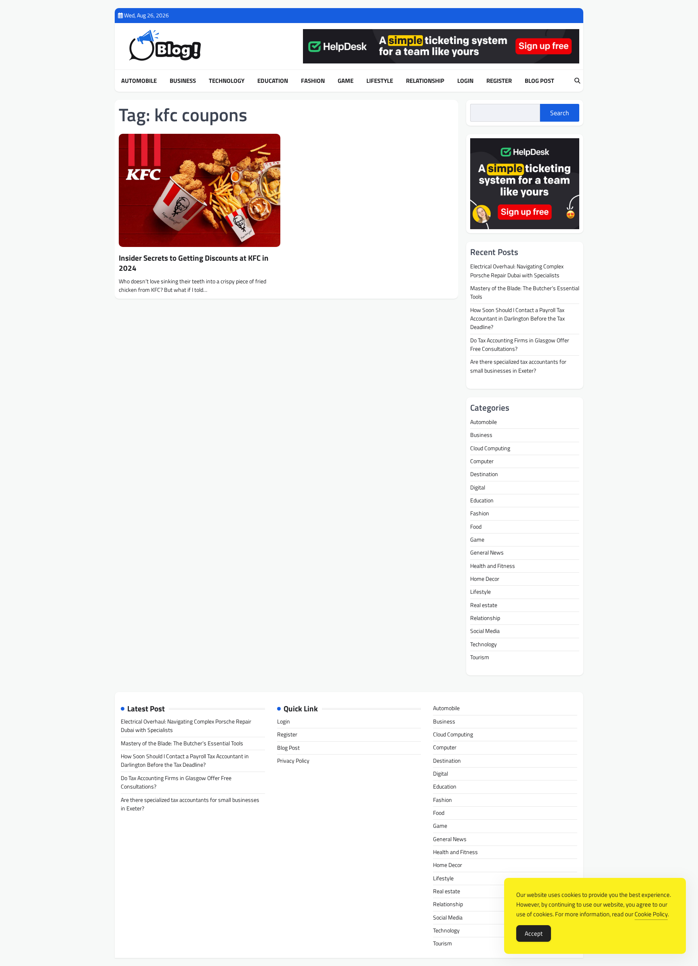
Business (183, 80)
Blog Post (539, 80)
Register (499, 80)
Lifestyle (379, 80)
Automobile (139, 80)
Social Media (485, 630)
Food (475, 526)
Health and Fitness (492, 565)
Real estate (483, 605)
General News (487, 552)
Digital (477, 487)
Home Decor (484, 578)
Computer (482, 461)
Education (272, 80)
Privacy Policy (293, 760)
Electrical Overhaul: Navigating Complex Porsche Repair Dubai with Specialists (516, 270)
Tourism (479, 657)
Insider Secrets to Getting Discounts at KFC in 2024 (194, 263)
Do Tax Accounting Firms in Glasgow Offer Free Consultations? (519, 344)
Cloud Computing (490, 448)
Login (465, 80)
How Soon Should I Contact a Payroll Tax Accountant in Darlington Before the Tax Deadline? (517, 319)
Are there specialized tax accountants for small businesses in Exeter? (518, 366)
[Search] (577, 81)
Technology (226, 80)
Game (345, 80)
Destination (484, 474)
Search (559, 113)
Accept (533, 933)
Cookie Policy (651, 914)
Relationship (425, 80)
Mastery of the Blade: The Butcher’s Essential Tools (524, 292)
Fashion (313, 80)
